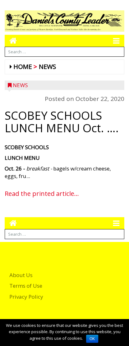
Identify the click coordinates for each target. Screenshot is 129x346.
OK (92, 339)
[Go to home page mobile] (11, 40)
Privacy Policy (26, 296)
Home (22, 66)
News (47, 66)
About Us (21, 275)
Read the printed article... (42, 193)
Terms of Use (25, 285)
